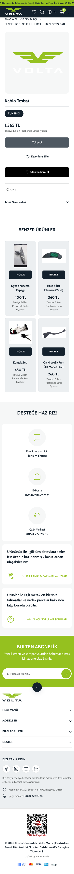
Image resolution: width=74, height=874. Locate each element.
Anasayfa (11, 19)
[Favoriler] (34, 12)
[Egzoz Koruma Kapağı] (20, 256)
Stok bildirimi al (39, 172)
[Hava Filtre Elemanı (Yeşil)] (53, 256)
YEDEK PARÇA (29, 19)
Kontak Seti (20, 362)
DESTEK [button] (7, 742)
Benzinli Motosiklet (18, 24)
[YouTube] (26, 769)
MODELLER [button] (9, 720)
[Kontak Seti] (20, 332)
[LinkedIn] (36, 769)
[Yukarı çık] (37, 687)
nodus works (43, 856)
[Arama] (42, 12)
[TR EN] (54, 12)
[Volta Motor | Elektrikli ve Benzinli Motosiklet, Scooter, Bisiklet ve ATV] (13, 11)
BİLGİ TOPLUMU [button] (12, 731)
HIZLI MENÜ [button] (10, 710)
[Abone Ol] (66, 673)
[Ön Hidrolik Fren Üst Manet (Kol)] (53, 332)
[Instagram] (16, 769)
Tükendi (37, 142)
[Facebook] (6, 769)
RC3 (38, 24)
